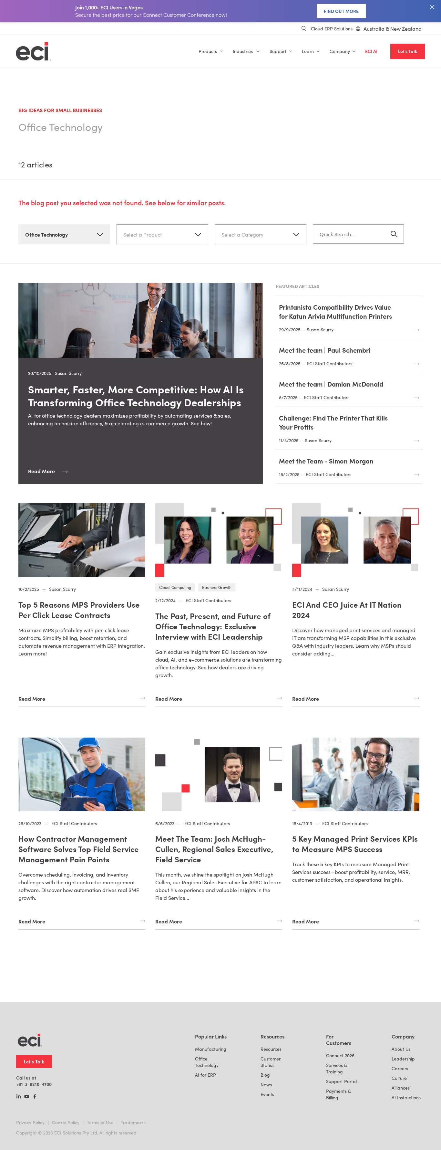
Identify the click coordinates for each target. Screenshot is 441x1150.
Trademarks (133, 1122)
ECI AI (371, 51)
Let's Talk (407, 51)
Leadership (403, 1059)
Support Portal (341, 1081)
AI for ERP (205, 1075)
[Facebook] (34, 1097)
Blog (265, 1075)
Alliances (401, 1088)
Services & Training (336, 1068)
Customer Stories (271, 1062)
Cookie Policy (65, 1122)
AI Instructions (406, 1097)
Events (267, 1094)
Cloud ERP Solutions (332, 29)
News (266, 1084)
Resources (271, 1049)
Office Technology (207, 1062)
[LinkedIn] (18, 1097)
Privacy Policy (30, 1122)
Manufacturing (210, 1049)
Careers (400, 1068)
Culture (399, 1078)
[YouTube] (26, 1097)
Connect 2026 (340, 1055)
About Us (401, 1049)
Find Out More (341, 11)
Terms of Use (100, 1122)
